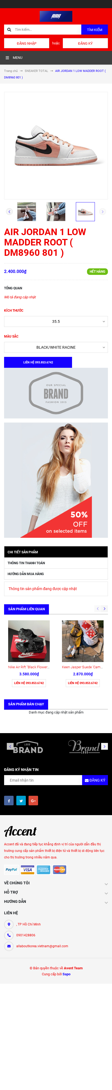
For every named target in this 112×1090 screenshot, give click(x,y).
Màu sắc (11, 336)
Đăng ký (85, 43)
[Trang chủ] (56, 16)
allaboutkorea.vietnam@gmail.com (42, 946)
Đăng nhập (26, 43)
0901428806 (25, 935)
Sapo (66, 974)
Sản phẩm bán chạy (26, 704)
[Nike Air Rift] (29, 641)
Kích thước (13, 310)
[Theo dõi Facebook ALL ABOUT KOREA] (9, 800)
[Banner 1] (56, 393)
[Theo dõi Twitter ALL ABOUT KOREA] (21, 800)
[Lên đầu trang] (102, 1079)
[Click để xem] (56, 145)
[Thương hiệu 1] (28, 747)
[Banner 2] (56, 480)
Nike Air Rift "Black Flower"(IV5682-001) (38, 667)
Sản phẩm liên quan (26, 609)
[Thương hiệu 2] (84, 747)
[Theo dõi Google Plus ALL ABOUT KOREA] (33, 800)
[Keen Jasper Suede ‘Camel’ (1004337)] (83, 641)
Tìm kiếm (94, 30)
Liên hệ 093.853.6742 (29, 683)
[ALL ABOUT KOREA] (23, 831)
